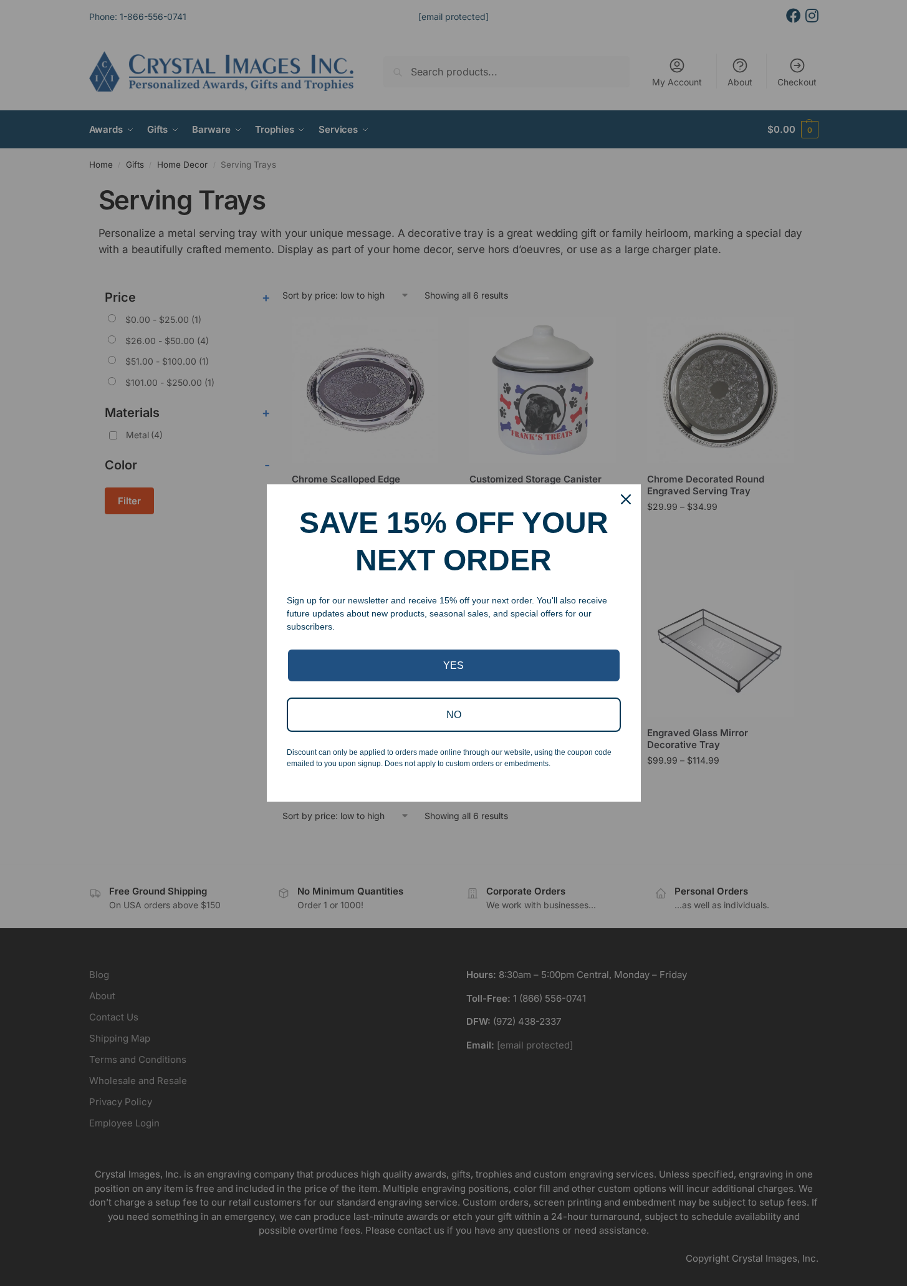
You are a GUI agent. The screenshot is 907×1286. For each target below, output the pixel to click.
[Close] (626, 499)
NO (453, 714)
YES (453, 665)
